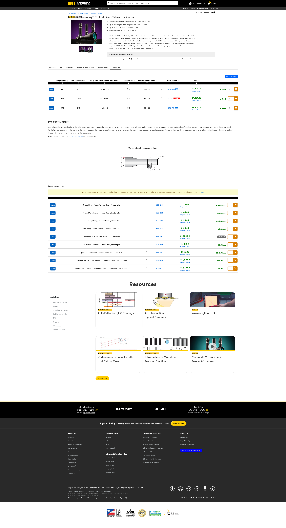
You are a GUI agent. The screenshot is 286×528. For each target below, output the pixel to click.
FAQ (55, 318)
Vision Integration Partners (151, 441)
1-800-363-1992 (203, 8)
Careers (70, 452)
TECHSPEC (72, 466)
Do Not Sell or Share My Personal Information (112, 493)
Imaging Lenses (83, 13)
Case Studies (72, 459)
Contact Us (214, 8)
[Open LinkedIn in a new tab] (197, 489)
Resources (115, 67)
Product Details (66, 67)
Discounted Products (149, 455)
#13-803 (159, 236)
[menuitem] (73, 8)
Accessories (103, 67)
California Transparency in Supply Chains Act (83, 495)
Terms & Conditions (95, 491)
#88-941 (159, 205)
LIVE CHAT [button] (125, 409)
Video (55, 306)
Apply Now (190, 450)
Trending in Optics (60, 310)
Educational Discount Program (153, 448)
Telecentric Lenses (96, 13)
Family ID (200, 12)
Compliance (72, 462)
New (177, 89)
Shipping (108, 437)
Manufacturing (84, 8)
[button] (204, 8)
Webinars (57, 326)
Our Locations (72, 448)
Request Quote (196, 91)
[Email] (211, 12)
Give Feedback (110, 448)
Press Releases (73, 455)
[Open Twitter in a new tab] (180, 489)
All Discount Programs (150, 437)
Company (105, 8)
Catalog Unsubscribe (187, 444)
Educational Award (149, 452)
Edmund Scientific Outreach (152, 459)
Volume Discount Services (151, 444)
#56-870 (159, 221)
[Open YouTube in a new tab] (188, 489)
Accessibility (107, 491)
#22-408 (159, 260)
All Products (72, 13)
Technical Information (85, 67)
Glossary (56, 322)
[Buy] (236, 89)
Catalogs (184, 437)
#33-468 (159, 213)
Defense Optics (110, 472)
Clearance (176, 98)
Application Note (60, 302)
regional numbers (89, 413)
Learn (97, 8)
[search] (142, 3)
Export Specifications (231, 76)
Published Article (60, 314)
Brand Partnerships (74, 470)
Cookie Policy (83, 491)
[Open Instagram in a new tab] (205, 489)
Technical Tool (59, 329)
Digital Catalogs (185, 441)
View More (102, 378)
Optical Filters (110, 461)
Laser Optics (110, 465)
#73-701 (171, 108)
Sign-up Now (178, 423)
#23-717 (159, 268)
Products (52, 67)
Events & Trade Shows (75, 444)
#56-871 (159, 228)
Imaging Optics (111, 469)
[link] (212, 2)
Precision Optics (111, 458)
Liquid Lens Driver (75, 137)
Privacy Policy (73, 491)
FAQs (107, 444)
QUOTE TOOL (197, 409)
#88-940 (159, 252)
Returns (108, 441)
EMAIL (163, 409)
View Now (118, 319)
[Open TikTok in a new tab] (213, 489)
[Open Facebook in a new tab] (172, 489)
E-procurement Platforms (151, 462)
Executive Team (73, 441)
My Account (198, 4)
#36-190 (169, 98)
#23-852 (159, 244)
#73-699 (171, 89)
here (202, 192)
